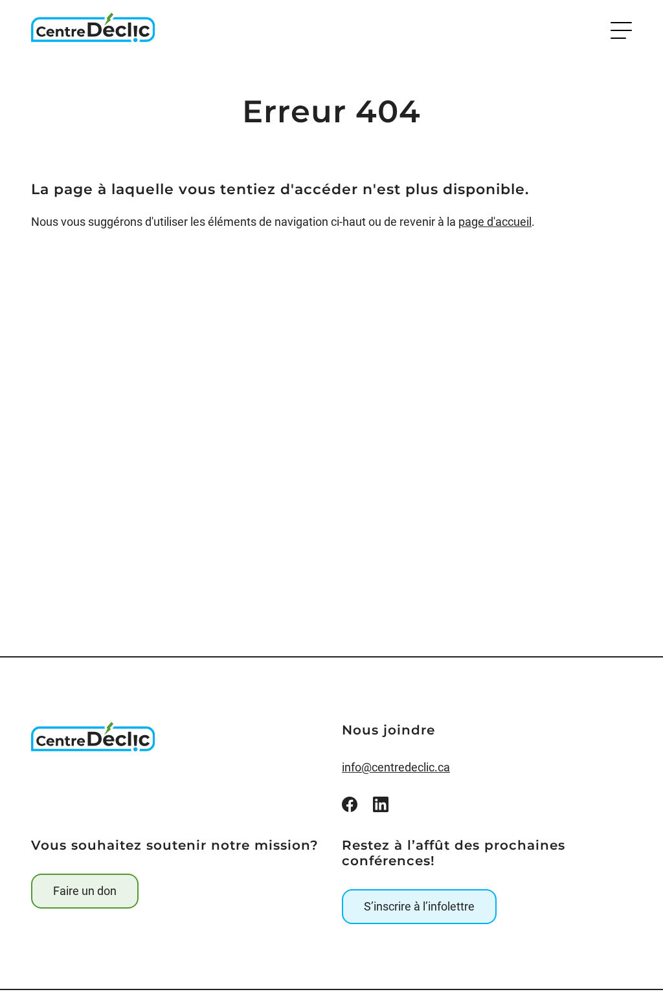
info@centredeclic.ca (396, 767)
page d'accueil (495, 221)
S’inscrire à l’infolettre (419, 906)
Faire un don (85, 891)
